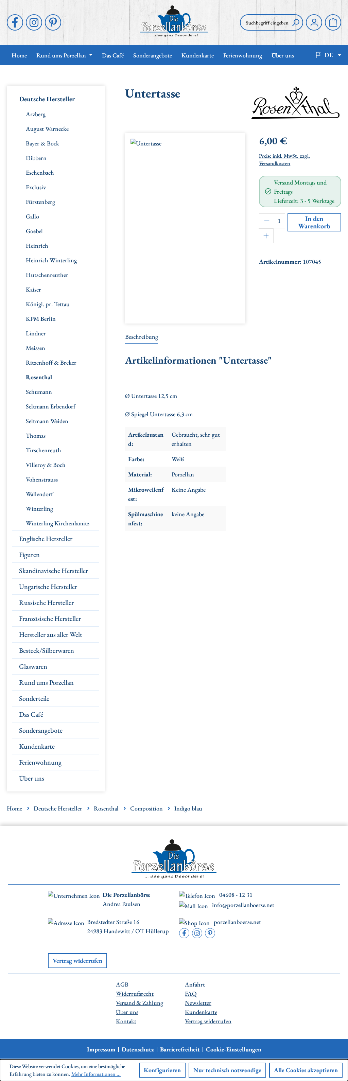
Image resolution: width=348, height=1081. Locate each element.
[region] (185, 226)
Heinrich (37, 245)
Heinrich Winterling (51, 260)
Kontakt (126, 1021)
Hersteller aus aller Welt (50, 634)
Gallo (32, 216)
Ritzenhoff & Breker (51, 362)
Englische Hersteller (45, 538)
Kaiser (33, 289)
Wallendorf (39, 494)
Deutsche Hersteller (47, 98)
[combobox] (264, 22)
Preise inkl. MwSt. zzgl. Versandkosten (284, 159)
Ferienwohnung (40, 762)
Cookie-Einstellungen (233, 1049)
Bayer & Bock (42, 143)
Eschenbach (40, 172)
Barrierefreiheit (180, 1049)
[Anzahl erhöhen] (266, 235)
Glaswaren (33, 666)
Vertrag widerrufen (77, 960)
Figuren (29, 554)
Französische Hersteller (50, 618)
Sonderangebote (41, 730)
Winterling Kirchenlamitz (57, 523)
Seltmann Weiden (47, 421)
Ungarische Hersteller (48, 586)
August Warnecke (47, 129)
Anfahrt (195, 984)
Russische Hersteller (46, 602)
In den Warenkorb (314, 222)
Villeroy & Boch (46, 465)
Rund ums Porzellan (46, 682)
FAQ (191, 993)
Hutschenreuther (47, 275)
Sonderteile (34, 698)
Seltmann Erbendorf (50, 406)
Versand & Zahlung (139, 1003)
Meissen (35, 348)
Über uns (31, 778)
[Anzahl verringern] (266, 220)
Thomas (36, 435)
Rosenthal (39, 377)
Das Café (31, 714)
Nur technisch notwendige (227, 1070)
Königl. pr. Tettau (48, 304)
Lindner (36, 333)
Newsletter (198, 1003)
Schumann (39, 392)
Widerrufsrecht (135, 993)
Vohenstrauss (42, 479)
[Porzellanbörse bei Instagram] (34, 22)
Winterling (39, 508)
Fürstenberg (40, 202)
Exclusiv (36, 187)
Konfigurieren (162, 1070)
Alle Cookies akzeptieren (306, 1070)
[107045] (185, 226)
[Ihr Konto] (314, 22)
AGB (122, 984)
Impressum (101, 1049)
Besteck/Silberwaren (46, 650)
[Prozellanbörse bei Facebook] (15, 22)
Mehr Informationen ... (96, 1074)
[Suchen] (295, 22)
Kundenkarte (37, 746)
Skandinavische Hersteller (53, 570)
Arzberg (36, 114)
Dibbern (36, 158)
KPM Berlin (41, 318)
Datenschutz (138, 1049)
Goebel (34, 231)
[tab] (141, 337)
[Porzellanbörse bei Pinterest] (53, 22)
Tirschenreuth (43, 450)
